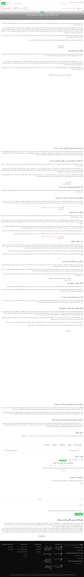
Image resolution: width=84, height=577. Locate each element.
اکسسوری (43, 175)
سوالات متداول (24, 547)
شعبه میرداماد (10, 547)
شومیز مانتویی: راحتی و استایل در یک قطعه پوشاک (48, 548)
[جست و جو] (24, 3)
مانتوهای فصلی (12, 525)
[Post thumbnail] (57, 548)
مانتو (82, 23)
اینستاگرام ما (38, 547)
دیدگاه (81, 483)
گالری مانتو (80, 423)
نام (82, 499)
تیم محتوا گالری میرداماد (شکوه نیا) (43, 17)
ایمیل (39, 499)
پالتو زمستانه (46, 445)
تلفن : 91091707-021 (78, 563)
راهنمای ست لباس (63, 460)
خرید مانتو (3, 35)
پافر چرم (69, 445)
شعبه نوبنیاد (10, 549)
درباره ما (25, 554)
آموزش (42, 12)
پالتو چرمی (54, 445)
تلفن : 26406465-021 (78, 555)
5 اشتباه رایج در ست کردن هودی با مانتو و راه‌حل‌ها (48, 561)
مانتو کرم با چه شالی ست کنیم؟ (63, 463)
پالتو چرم (52, 164)
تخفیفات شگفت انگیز (6, 8)
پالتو (57, 61)
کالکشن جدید (38, 549)
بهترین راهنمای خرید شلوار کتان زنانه (48, 567)
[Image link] (73, 545)
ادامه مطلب (63, 471)
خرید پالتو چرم (69, 228)
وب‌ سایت (81, 505)
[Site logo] (75, 3)
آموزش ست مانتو (78, 445)
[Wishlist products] (12, 3)
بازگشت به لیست (42, 449)
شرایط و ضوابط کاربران (22, 552)
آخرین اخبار (38, 552)
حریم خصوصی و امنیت (22, 549)
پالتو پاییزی (62, 445)
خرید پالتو (56, 220)
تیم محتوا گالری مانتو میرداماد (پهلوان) (61, 465)
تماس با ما (25, 556)
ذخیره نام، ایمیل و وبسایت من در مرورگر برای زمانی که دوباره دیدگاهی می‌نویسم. (64, 510)
